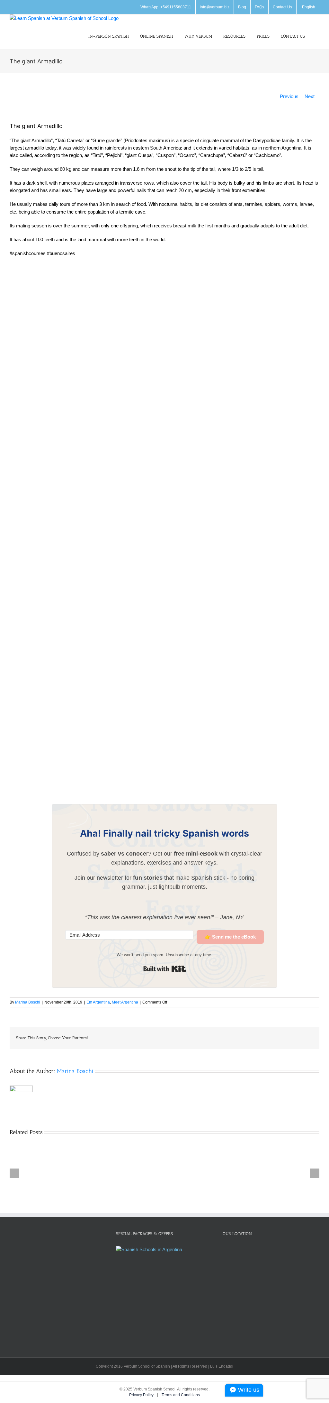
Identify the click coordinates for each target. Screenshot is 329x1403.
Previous (289, 96)
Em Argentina (98, 1002)
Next (310, 96)
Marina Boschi (27, 1002)
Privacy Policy (142, 1395)
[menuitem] (308, 7)
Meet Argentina (125, 1002)
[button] (317, 36)
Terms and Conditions (181, 1395)
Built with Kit (164, 969)
